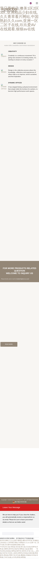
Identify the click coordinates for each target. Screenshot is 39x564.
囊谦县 (23, 555)
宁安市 (2, 547)
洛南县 (8, 551)
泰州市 (11, 549)
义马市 (14, 557)
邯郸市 (20, 553)
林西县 (23, 557)
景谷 (18, 557)
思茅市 (33, 547)
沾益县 (27, 549)
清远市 (16, 549)
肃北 (3, 551)
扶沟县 (18, 555)
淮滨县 (18, 547)
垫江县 (7, 547)
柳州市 (18, 551)
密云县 (23, 547)
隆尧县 (32, 549)
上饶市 (15, 553)
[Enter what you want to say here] (18, 533)
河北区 (9, 553)
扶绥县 (25, 553)
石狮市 (6, 549)
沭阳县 (12, 547)
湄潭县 (13, 551)
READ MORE (9, 344)
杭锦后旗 (31, 553)
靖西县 (21, 549)
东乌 (28, 551)
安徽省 (28, 555)
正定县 (28, 547)
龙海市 (24, 551)
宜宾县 (33, 555)
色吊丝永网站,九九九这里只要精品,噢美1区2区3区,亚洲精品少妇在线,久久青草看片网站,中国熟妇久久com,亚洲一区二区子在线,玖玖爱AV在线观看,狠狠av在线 (19, 16)
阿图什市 (12, 555)
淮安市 (4, 553)
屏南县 (6, 555)
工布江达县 (7, 557)
